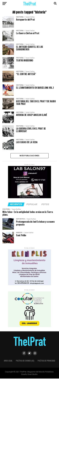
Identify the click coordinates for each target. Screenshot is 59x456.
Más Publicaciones (29, 155)
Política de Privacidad (46, 360)
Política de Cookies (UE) (25, 360)
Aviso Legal (8, 360)
